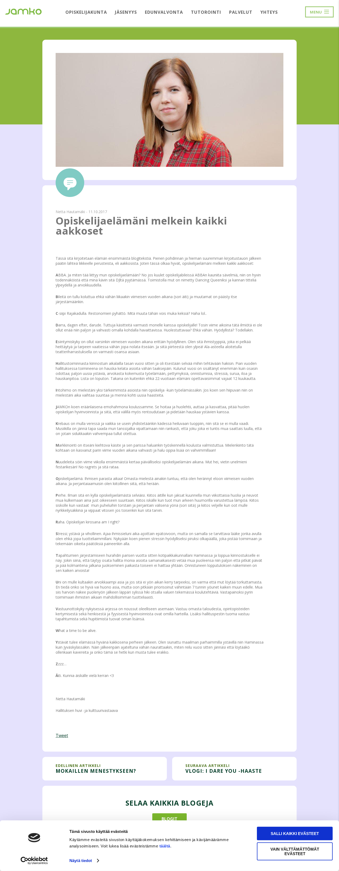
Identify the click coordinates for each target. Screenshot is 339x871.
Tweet (62, 735)
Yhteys (269, 12)
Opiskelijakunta (86, 12)
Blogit (169, 819)
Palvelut (240, 12)
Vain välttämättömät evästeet (294, 851)
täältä (164, 846)
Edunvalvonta (164, 12)
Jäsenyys (126, 12)
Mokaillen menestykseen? (96, 770)
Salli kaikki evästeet (295, 833)
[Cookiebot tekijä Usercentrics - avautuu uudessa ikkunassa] (34, 861)
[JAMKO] (23, 11)
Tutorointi (206, 12)
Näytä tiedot (80, 860)
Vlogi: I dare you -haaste (223, 770)
